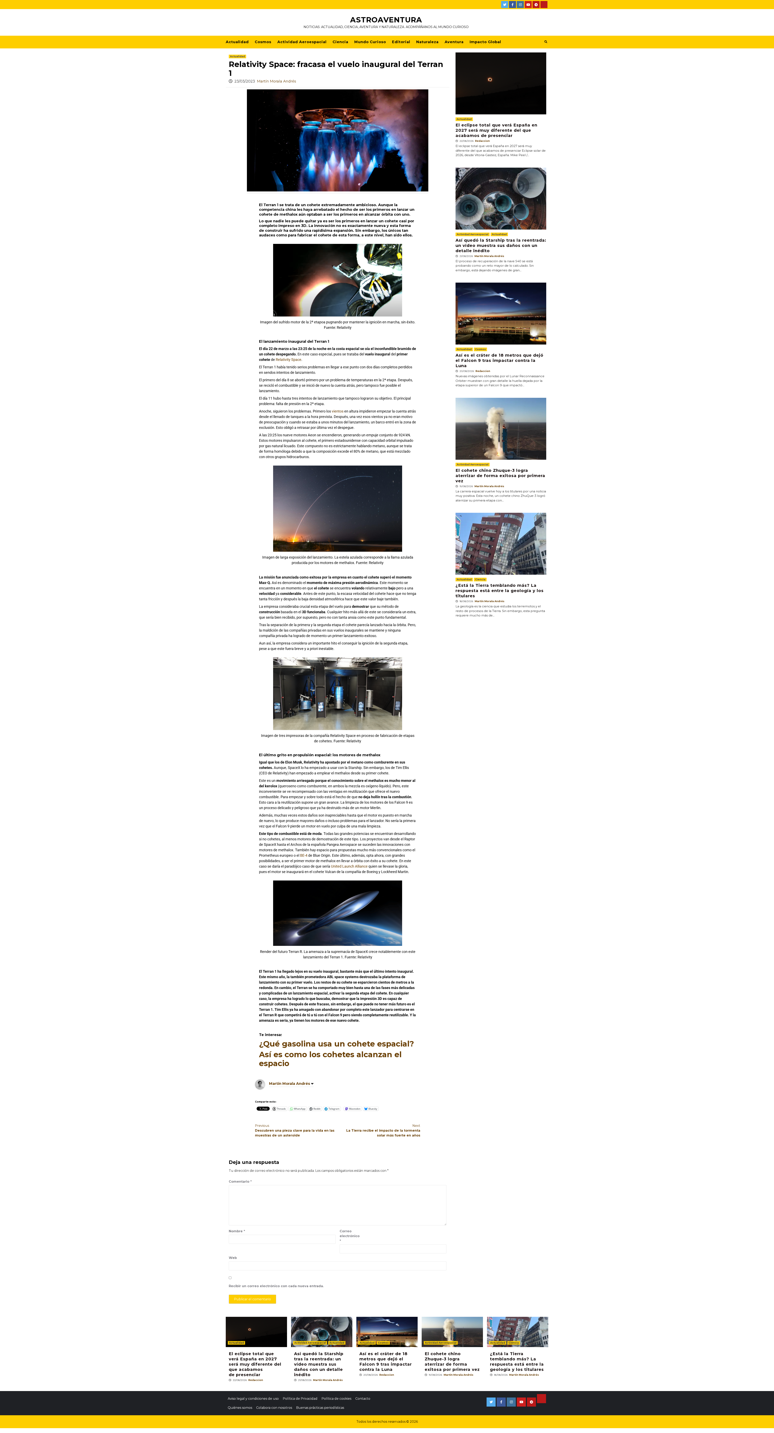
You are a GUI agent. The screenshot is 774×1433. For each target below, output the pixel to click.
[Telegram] (536, 4)
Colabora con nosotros (274, 1408)
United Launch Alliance (349, 866)
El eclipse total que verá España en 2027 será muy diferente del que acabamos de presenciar (496, 130)
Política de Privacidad (300, 1399)
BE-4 (303, 855)
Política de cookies (336, 1399)
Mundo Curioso (370, 42)
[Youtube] (528, 4)
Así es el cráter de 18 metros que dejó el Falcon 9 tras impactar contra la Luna (499, 360)
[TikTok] (543, 4)
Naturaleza (427, 42)
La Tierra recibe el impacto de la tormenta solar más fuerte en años (383, 1130)
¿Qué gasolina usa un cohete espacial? (336, 1044)
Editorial (401, 42)
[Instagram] (520, 4)
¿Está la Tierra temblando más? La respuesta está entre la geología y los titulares (500, 590)
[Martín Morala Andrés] (260, 1084)
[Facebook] (512, 4)
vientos (337, 411)
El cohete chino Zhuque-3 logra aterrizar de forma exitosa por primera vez (500, 475)
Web (233, 1258)
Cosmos (263, 42)
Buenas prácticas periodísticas (320, 1408)
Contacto (362, 1399)
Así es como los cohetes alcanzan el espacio (330, 1059)
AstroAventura (386, 19)
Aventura (454, 42)
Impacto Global (485, 42)
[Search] (545, 42)
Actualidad (237, 42)
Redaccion (482, 140)
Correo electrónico (350, 1236)
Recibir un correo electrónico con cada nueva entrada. (276, 1286)
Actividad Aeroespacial (302, 42)
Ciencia (340, 42)
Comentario (240, 1181)
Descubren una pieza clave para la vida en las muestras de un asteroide (294, 1130)
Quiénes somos (240, 1408)
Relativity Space (288, 359)
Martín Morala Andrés (276, 81)
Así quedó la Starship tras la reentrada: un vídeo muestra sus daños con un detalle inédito (501, 245)
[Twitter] (504, 4)
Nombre (237, 1231)
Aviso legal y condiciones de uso (253, 1399)
